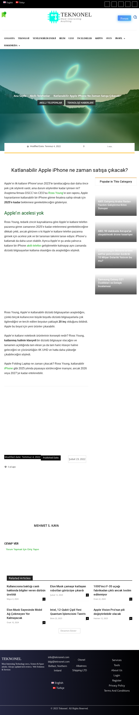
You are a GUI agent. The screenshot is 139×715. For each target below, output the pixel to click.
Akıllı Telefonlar (40, 95)
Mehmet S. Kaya (46, 525)
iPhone (8, 368)
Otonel (81, 659)
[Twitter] (128, 4)
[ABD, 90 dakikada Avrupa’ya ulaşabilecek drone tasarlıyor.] (116, 229)
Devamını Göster (68, 630)
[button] (135, 17)
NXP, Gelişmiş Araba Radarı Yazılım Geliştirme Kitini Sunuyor (114, 205)
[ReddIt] (83, 157)
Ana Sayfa (20, 95)
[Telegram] (99, 157)
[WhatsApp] (68, 157)
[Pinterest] (60, 157)
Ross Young (55, 193)
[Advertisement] (46, 420)
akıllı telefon (34, 245)
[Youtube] (134, 4)
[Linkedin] (121, 4)
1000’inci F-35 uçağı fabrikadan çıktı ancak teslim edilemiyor (112, 590)
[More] (114, 157)
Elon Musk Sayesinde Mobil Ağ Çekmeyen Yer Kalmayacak (24, 614)
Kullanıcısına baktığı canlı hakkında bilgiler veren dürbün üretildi (26, 590)
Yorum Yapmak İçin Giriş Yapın (22, 549)
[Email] (91, 157)
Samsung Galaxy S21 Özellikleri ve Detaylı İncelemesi (111, 283)
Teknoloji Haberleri (80, 102)
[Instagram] (114, 4)
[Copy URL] (107, 157)
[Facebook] (107, 4)
